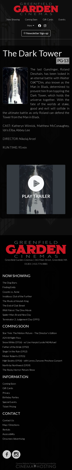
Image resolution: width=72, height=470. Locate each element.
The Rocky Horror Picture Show (19, 369)
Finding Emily (9, 287)
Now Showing (13, 19)
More (29, 25)
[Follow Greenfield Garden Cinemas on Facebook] (7, 454)
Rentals (6, 429)
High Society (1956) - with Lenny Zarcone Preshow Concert (32, 360)
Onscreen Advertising (14, 438)
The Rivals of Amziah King (15, 301)
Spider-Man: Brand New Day (17, 314)
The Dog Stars (10, 282)
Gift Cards (48, 19)
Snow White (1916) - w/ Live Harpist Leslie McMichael (29, 342)
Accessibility (9, 434)
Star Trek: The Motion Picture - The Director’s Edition (30, 333)
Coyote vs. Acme (11, 291)
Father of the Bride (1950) (16, 346)
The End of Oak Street (14, 305)
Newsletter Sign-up (37, 33)
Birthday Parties (11, 397)
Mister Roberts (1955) (14, 356)
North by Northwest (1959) (16, 365)
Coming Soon (31, 19)
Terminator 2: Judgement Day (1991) (21, 319)
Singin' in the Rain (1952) (15, 351)
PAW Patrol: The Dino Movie (17, 310)
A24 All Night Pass (12, 337)
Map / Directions (11, 424)
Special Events (10, 402)
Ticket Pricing (9, 406)
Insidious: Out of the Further (17, 296)
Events (62, 19)
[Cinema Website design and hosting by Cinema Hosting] (36, 465)
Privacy (6, 392)
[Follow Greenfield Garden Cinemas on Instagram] (16, 454)
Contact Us (8, 420)
